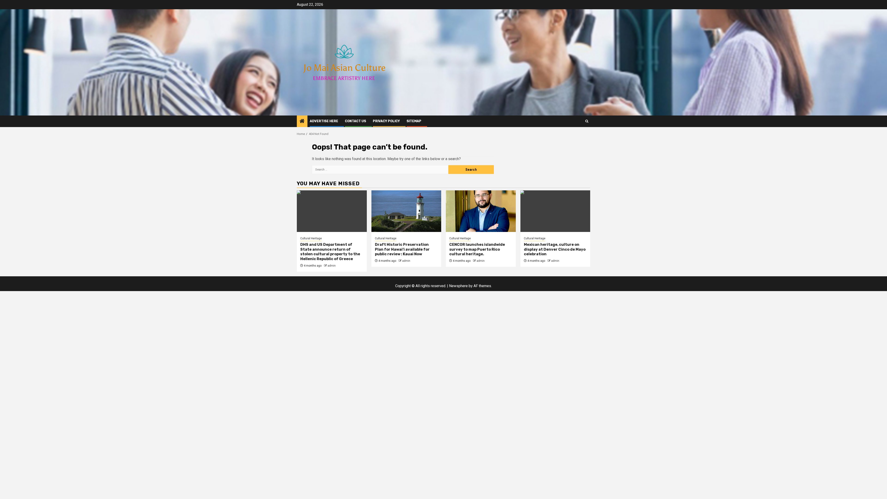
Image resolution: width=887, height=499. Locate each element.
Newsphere (458, 286)
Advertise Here (324, 121)
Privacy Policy (386, 121)
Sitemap (414, 121)
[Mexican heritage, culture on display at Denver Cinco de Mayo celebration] (555, 211)
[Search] (587, 121)
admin (332, 265)
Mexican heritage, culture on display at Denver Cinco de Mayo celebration (555, 249)
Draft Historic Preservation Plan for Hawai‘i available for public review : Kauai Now (402, 249)
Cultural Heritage (311, 238)
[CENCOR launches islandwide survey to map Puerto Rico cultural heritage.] (481, 211)
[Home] (302, 121)
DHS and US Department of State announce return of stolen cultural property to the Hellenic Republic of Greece (330, 251)
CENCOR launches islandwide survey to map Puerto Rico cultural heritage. (477, 249)
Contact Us (355, 121)
